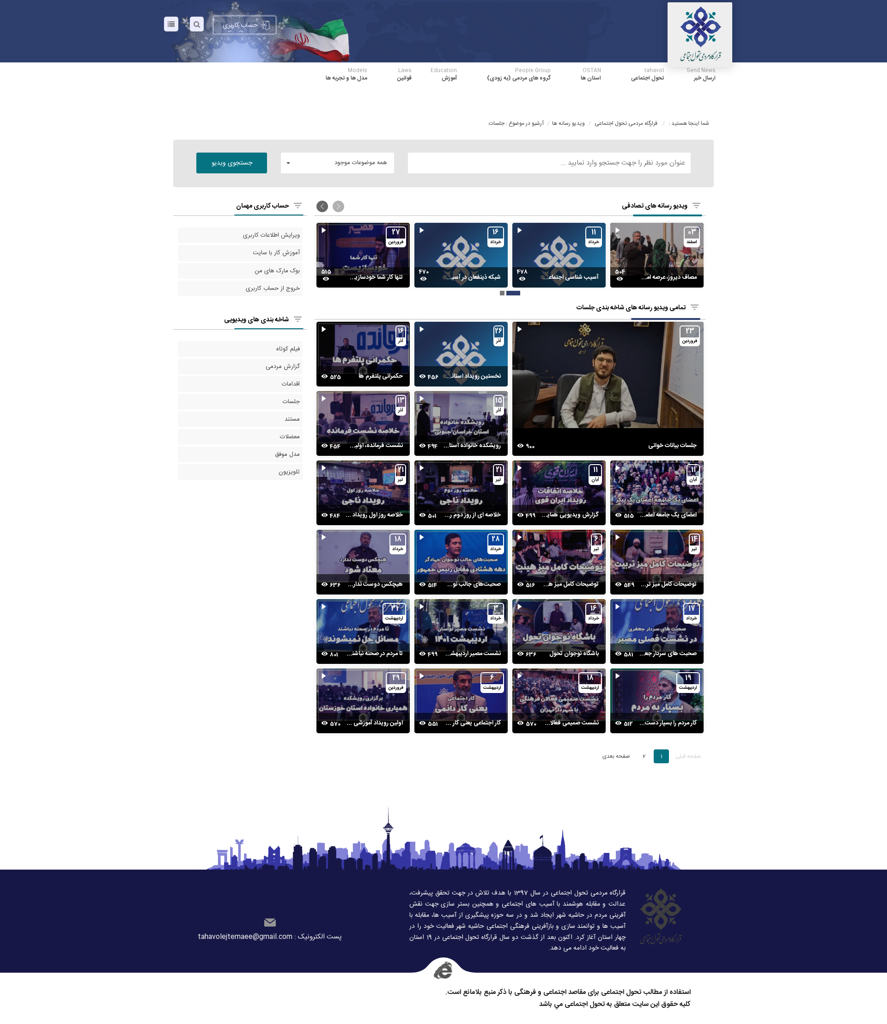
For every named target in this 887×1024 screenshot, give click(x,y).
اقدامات (291, 384)
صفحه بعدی (616, 756)
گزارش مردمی (283, 367)
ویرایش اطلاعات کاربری (271, 235)
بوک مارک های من (277, 271)
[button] (337, 163)
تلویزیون (289, 472)
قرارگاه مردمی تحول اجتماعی (626, 123)
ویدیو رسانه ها (568, 123)
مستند (292, 419)
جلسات (291, 402)
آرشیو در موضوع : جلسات (516, 123)
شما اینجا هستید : (688, 123)
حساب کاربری (240, 25)
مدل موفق (287, 454)
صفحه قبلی (688, 756)
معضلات (290, 437)
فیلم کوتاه (288, 349)
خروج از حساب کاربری (273, 288)
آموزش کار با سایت (276, 253)
